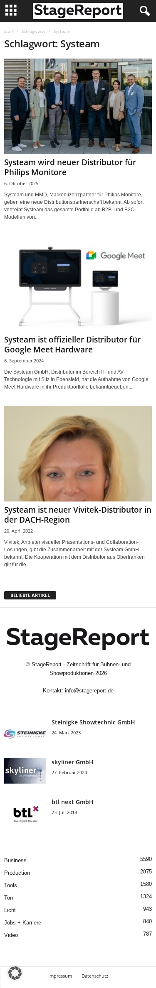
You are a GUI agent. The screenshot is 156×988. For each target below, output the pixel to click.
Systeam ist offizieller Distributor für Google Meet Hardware (72, 344)
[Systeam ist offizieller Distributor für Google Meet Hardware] (78, 284)
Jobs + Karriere (22, 923)
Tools (10, 885)
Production (17, 873)
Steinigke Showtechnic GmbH (93, 722)
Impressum (60, 976)
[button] (15, 973)
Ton (8, 898)
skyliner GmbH (73, 762)
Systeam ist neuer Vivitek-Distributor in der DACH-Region (77, 514)
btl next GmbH (73, 802)
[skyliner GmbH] (25, 773)
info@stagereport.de (89, 690)
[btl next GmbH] (25, 813)
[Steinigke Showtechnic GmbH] (25, 733)
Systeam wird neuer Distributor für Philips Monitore (70, 167)
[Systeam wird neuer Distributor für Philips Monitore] (78, 106)
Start (9, 31)
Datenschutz (95, 976)
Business (15, 860)
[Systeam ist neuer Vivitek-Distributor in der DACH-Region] (78, 453)
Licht (10, 910)
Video (11, 935)
